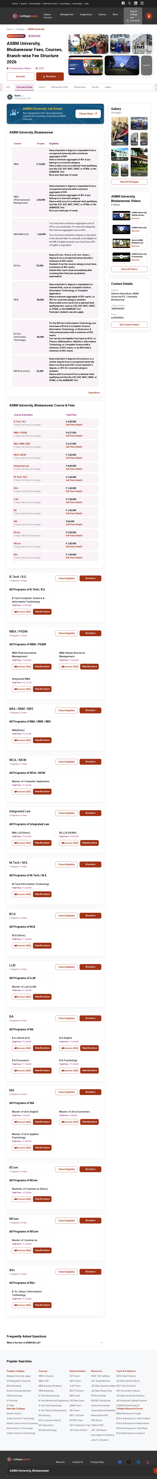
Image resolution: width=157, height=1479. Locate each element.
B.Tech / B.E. (20, 421)
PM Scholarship (98, 1395)
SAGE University (14, 1395)
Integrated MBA (21, 678)
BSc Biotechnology (48, 1430)
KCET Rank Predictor (126, 1386)
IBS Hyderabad (14, 1386)
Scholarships (34, 4)
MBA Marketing (46, 1391)
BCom (17, 532)
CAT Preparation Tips (80, 1425)
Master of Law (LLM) (24, 986)
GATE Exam (75, 1381)
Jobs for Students (100, 1440)
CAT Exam (75, 1376)
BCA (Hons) (18, 935)
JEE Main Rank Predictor (128, 1381)
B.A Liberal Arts (21, 1037)
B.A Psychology (68, 1060)
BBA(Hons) (18, 730)
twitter (128, 1462)
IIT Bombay (12, 1400)
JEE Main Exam (77, 1400)
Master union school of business (22, 1423)
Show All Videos (129, 269)
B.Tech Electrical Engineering (52, 1410)
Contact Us (77, 1462)
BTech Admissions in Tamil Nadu (132, 1428)
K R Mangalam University (19, 1381)
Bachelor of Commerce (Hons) (30, 1188)
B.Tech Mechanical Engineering (54, 1400)
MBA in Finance (46, 1376)
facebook (119, 1462)
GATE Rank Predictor (126, 1376)
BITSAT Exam (76, 1420)
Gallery (108, 87)
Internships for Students (103, 1435)
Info (8, 87)
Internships (77, 4)
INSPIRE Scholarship (101, 1400)
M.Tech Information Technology (30, 884)
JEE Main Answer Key (101, 1391)
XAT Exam (75, 1410)
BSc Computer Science (50, 1420)
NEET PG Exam (77, 1391)
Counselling (65, 4)
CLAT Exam (75, 1386)
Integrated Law (21, 466)
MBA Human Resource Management (72, 654)
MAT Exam (75, 1395)
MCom (17, 543)
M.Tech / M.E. (21, 477)
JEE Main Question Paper (103, 1386)
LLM (16, 499)
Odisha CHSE (97, 1425)
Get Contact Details (129, 324)
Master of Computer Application (30, 781)
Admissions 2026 (59, 87)
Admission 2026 (50, 4)
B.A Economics (20, 1060)
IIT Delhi (10, 1405)
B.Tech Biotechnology (49, 1395)
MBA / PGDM (20, 432)
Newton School (14, 1413)
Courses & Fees (24, 87)
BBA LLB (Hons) (21, 832)
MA (15, 521)
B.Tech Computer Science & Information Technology (28, 600)
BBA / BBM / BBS (22, 444)
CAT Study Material (100, 1381)
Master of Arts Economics (74, 1111)
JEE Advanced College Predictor (131, 1400)
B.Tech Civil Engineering (50, 1405)
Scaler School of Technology (20, 1418)
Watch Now (136, 218)
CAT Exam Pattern (79, 1430)
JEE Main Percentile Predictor (130, 1395)
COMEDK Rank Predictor (128, 1405)
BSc (16, 554)
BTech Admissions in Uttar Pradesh (133, 1418)
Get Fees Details (74, 424)
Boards (24, 4)
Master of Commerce (24, 1240)
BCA (16, 488)
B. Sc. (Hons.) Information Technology (27, 1293)
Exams (15, 4)
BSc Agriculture (46, 1425)
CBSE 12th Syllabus (100, 1376)
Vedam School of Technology (21, 1433)
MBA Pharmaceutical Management (24, 654)
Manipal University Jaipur (19, 1376)
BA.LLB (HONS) (68, 832)
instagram (147, 1462)
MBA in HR (44, 1381)
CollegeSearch (25, 16)
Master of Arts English (25, 1111)
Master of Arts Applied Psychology (25, 1136)
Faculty (95, 87)
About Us (60, 1462)
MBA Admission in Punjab (128, 1413)
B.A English (65, 1037)
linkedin (138, 1462)
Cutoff (42, 87)
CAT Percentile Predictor (128, 1391)
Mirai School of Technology (20, 1428)
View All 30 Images (129, 182)
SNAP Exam (75, 1405)
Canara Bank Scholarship (103, 1410)
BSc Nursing (44, 1415)
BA (15, 510)
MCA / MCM (20, 455)
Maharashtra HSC (99, 1415)
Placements (80, 87)
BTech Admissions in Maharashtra (132, 1423)
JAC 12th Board (98, 1430)
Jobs (86, 4)
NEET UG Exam (77, 1415)
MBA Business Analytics (50, 1386)
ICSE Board (96, 1420)
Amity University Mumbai (19, 1391)
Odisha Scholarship (100, 1405)
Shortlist (20, 76)
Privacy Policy (97, 1462)
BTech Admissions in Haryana (130, 1433)
